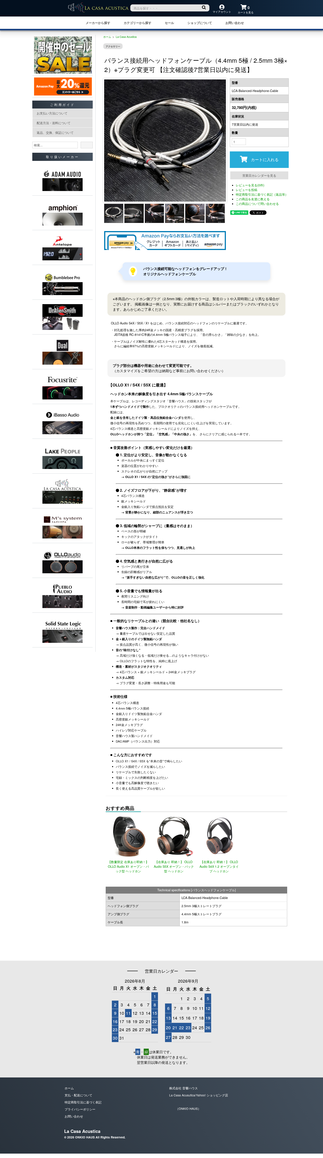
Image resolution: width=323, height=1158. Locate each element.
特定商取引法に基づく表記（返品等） (262, 194)
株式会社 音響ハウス (183, 1088)
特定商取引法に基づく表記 (83, 1102)
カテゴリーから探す (137, 23)
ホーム (107, 37)
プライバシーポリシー (80, 1109)
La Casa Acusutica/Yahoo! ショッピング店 (198, 1095)
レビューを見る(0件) (250, 185)
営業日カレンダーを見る (259, 175)
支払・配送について (78, 1095)
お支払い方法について (52, 113)
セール (169, 23)
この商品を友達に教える (253, 199)
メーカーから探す (98, 23)
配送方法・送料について (54, 123)
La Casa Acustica (126, 37)
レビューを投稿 (246, 189)
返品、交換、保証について (55, 132)
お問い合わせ (234, 23)
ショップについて (199, 23)
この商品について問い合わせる (257, 203)
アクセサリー (113, 46)
